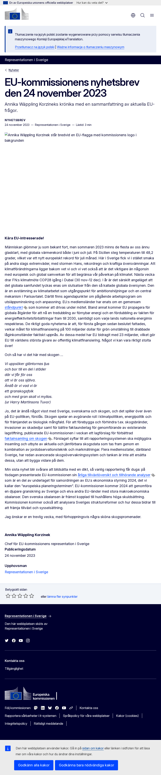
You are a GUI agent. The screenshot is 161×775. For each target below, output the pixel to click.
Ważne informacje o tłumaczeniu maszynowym (90, 47)
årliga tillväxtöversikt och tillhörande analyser (114, 475)
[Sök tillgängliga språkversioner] (25, 308)
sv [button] (133, 15)
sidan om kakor (93, 748)
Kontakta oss (89, 708)
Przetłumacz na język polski (34, 47)
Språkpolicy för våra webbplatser (86, 716)
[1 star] (8, 595)
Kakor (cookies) (127, 716)
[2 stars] (11, 595)
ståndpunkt (14, 307)
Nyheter (14, 70)
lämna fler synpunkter (62, 596)
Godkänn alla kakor (33, 765)
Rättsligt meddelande (48, 723)
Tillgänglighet (14, 668)
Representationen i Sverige (26, 572)
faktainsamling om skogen (26, 438)
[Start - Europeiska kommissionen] (17, 14)
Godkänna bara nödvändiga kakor (86, 765)
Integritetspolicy (16, 723)
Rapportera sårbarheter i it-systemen (30, 716)
